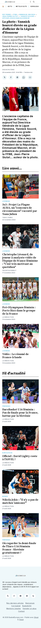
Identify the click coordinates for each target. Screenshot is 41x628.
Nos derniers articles (15, 603)
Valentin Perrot (9, 270)
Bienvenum (30, 603)
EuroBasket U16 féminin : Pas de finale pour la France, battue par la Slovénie (20, 413)
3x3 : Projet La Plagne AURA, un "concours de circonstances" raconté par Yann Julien (19, 209)
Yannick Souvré (27, 16)
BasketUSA (26, 606)
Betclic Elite (21, 6)
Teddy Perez (7, 217)
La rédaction (8, 419)
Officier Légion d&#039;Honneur (15, 18)
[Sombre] (31, 2)
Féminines (6, 406)
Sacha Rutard (8, 69)
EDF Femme (6, 14)
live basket (15, 606)
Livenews (6, 201)
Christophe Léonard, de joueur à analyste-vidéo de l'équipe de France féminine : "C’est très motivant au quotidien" (20, 261)
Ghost (36, 617)
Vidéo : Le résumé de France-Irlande (15, 356)
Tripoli (21, 620)
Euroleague (36, 6)
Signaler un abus (29, 608)
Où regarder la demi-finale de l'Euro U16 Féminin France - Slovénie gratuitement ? (19, 548)
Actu (10, 6)
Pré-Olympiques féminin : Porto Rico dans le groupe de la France (19, 310)
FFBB (15, 14)
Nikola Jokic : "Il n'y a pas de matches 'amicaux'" (20, 501)
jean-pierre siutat (10, 16)
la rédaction (8, 317)
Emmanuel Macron (27, 14)
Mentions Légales (13, 608)
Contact (21, 611)
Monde (5, 496)
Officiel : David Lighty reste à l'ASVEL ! (19, 458)
